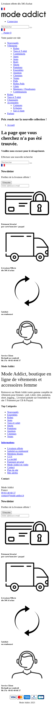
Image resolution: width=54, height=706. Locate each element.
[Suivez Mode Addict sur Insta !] (7, 9)
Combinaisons (20, 92)
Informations (7, 442)
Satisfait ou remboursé (17, 451)
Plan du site (12, 470)
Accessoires (12, 102)
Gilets (16, 86)
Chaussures (12, 100)
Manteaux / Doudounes (24, 89)
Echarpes (17, 108)
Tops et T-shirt (20, 51)
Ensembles (18, 70)
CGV (9, 456)
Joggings (17, 73)
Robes (16, 48)
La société (12, 459)
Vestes (16, 78)
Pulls (15, 81)
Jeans (15, 59)
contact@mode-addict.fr (12, 495)
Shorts (16, 64)
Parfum (10, 113)
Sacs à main (18, 110)
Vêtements (12, 45)
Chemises (17, 75)
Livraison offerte (15, 448)
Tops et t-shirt (13, 423)
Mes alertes (12, 473)
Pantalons (17, 67)
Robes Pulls (18, 83)
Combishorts (19, 54)
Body (15, 62)
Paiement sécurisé (15, 462)
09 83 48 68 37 (8, 493)
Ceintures (17, 105)
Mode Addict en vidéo (17, 464)
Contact (11, 467)
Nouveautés (12, 43)
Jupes (15, 56)
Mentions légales (15, 454)
